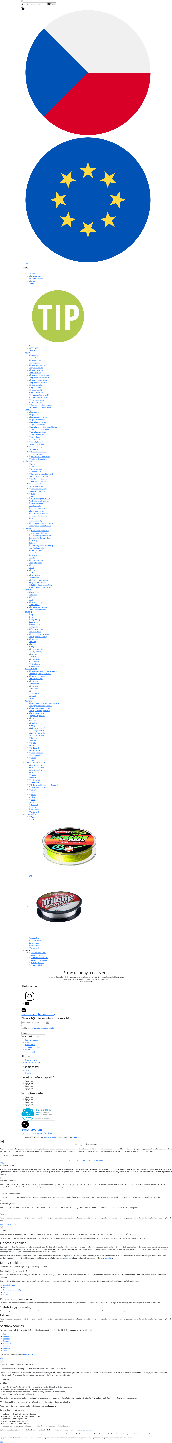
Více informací (5, 1224)
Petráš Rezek (29, 1355)
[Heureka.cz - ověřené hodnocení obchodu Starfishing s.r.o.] (38, 1114)
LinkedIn (6, 1339)
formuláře (108, 1258)
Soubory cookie (30, 1052)
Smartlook (7, 1343)
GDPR (27, 1042)
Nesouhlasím (87, 1160)
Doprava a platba (31, 1040)
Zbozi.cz (6, 1351)
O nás (27, 1070)
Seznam (6, 1341)
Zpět (1, 1358)
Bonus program (31, 1060)
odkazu (89, 1430)
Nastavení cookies (50, 1137)
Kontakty (28, 1073)
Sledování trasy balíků (33, 1062)
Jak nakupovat (30, 1045)
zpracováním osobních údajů (43, 1028)
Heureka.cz (7, 1348)
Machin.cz (77, 1137)
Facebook (6, 1334)
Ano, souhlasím (75, 1160)
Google (6, 1336)
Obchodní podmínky (32, 1047)
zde (66, 1258)
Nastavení (99, 1160)
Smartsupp (7, 1346)
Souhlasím (15, 1224)
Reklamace (29, 1049)
